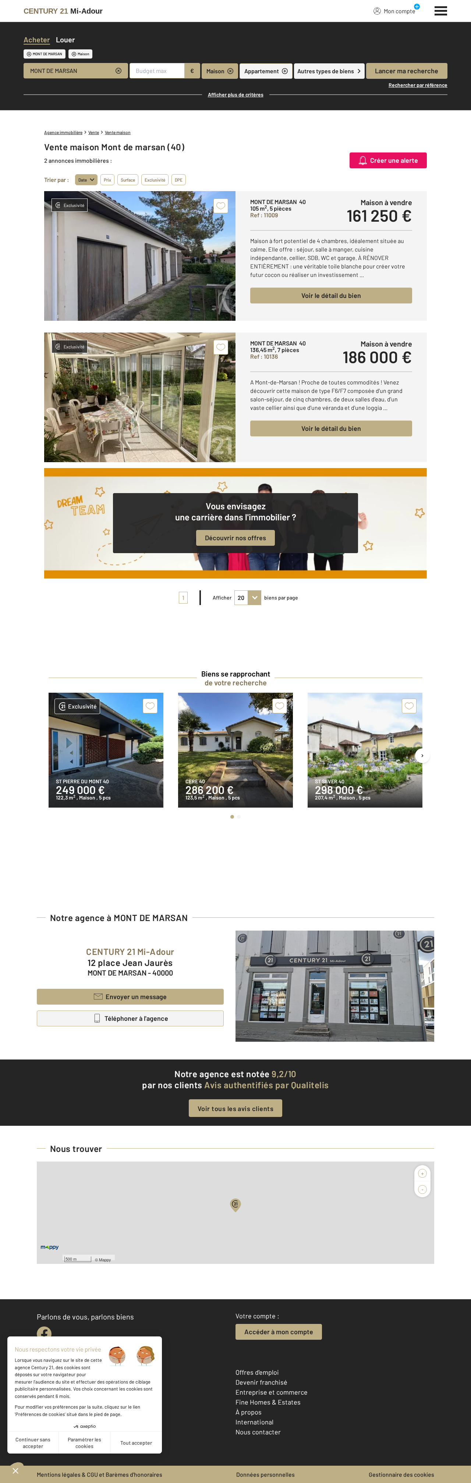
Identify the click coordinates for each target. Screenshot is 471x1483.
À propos (249, 1412)
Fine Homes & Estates (268, 1402)
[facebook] (44, 1333)
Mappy (105, 1259)
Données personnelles (265, 1474)
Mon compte (399, 10)
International (254, 1422)
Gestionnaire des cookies (401, 1474)
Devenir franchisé (261, 1382)
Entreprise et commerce (272, 1392)
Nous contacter (258, 1432)
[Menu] (441, 9)
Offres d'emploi (257, 1372)
